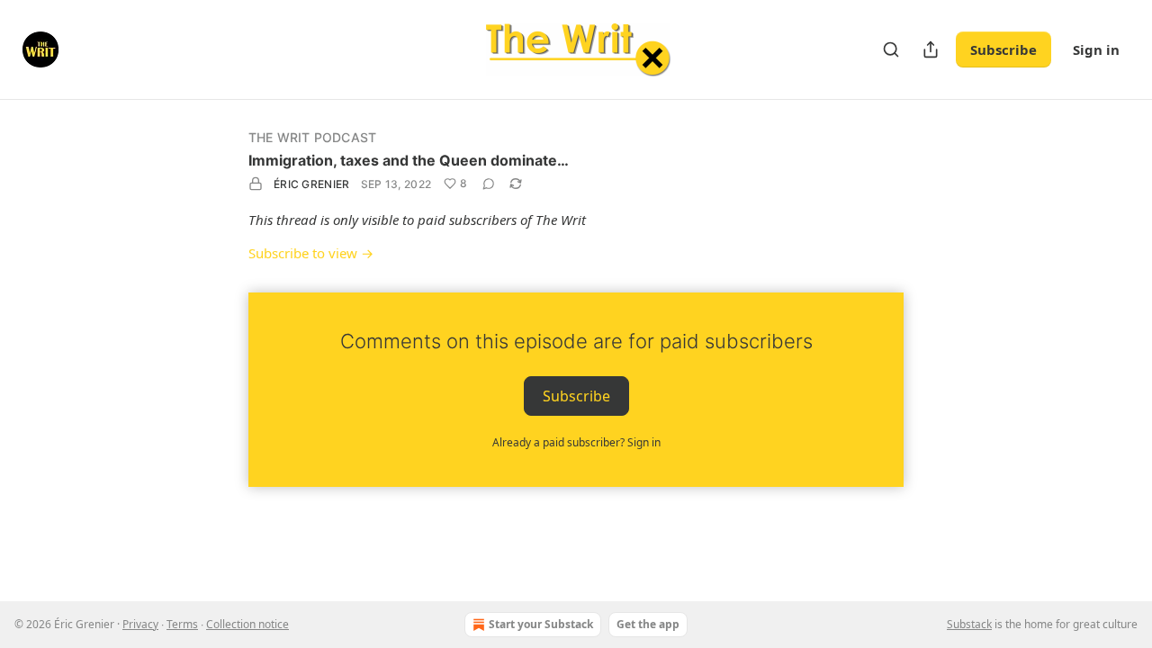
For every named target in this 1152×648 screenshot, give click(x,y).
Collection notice (247, 624)
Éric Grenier (312, 184)
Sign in (1096, 49)
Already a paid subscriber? (576, 442)
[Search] (891, 50)
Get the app (648, 624)
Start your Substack (541, 624)
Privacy (140, 624)
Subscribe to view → (311, 253)
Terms (182, 624)
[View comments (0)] (488, 183)
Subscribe (1003, 49)
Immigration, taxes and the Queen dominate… (408, 160)
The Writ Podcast (312, 137)
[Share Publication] (931, 50)
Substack (969, 624)
